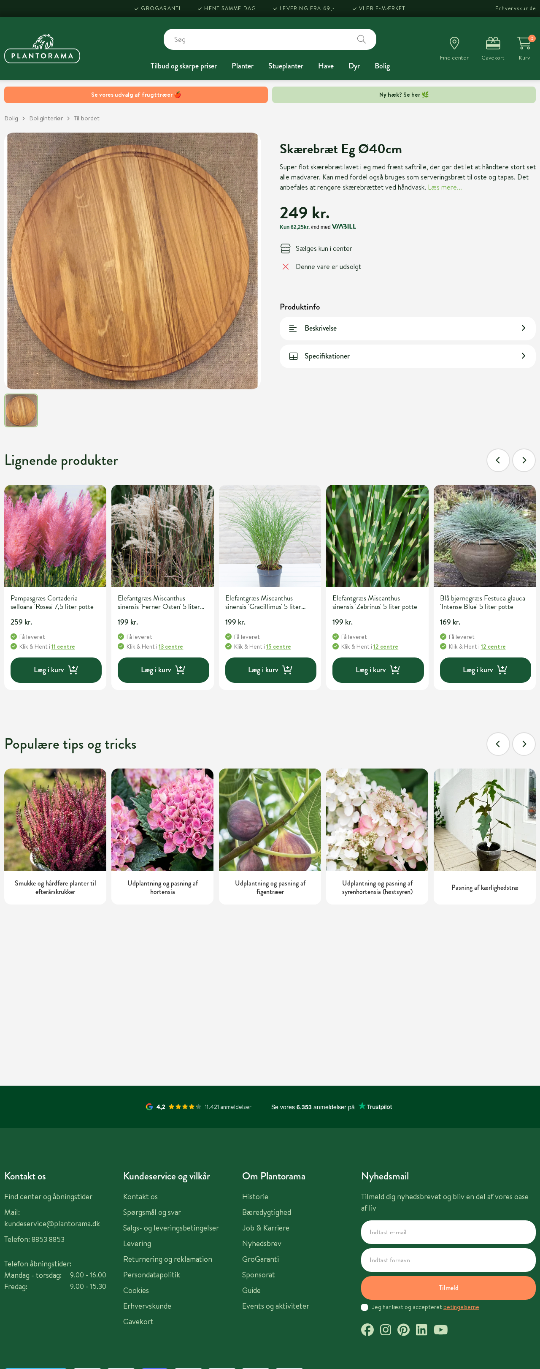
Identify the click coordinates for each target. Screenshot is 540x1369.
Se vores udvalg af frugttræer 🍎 (136, 94)
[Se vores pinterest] (403, 1331)
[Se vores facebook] (367, 1331)
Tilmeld (449, 1288)
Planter (243, 65)
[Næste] (524, 460)
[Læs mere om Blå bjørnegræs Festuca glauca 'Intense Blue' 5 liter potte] (485, 536)
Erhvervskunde (515, 8)
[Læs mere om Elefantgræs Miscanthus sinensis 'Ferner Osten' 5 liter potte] (162, 536)
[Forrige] (498, 460)
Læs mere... (445, 186)
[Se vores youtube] (441, 1331)
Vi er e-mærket (382, 8)
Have (326, 65)
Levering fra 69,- (307, 8)
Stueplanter (285, 65)
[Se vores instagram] (385, 1331)
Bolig (382, 65)
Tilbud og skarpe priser (184, 65)
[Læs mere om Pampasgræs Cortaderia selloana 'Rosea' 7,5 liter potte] (55, 536)
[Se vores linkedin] (421, 1331)
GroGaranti (161, 8)
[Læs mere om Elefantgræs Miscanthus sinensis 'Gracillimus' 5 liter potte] (270, 536)
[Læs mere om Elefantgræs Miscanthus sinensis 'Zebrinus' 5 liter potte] (377, 536)
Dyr (354, 65)
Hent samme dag (230, 8)
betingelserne (461, 1307)
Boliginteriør (46, 118)
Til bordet (87, 118)
